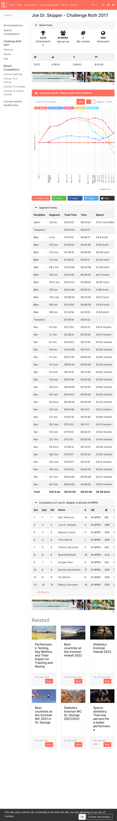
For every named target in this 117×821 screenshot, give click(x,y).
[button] (41, 198)
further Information (99, 816)
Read (49, 681)
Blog (19, 5)
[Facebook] (103, 5)
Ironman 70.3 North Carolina (14, 93)
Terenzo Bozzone (68, 547)
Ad (113, 84)
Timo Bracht (65, 539)
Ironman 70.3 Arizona (10, 80)
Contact (74, 5)
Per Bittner (64, 577)
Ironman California (13, 74)
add (80, 101)
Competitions (30, 5)
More (107, 681)
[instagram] (113, 5)
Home (12, 5)
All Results (43, 592)
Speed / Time (104, 101)
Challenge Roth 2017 (12, 43)
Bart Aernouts (66, 517)
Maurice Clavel (66, 532)
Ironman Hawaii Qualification (13, 103)
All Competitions (13, 25)
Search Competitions (12, 32)
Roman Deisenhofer (69, 569)
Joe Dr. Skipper (67, 524)
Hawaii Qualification (49, 5)
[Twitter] (108, 5)
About (65, 5)
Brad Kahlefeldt (67, 554)
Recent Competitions (12, 67)
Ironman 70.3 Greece (14, 86)
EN (94, 4)
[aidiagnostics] (73, 76)
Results (7, 54)
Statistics (8, 49)
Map (6, 58)
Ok (82, 816)
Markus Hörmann (68, 584)
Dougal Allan (65, 562)
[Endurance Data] (4, 4)
